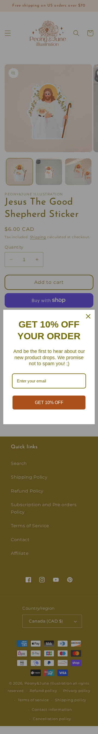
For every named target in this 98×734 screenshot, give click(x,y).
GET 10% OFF (49, 402)
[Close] (88, 316)
